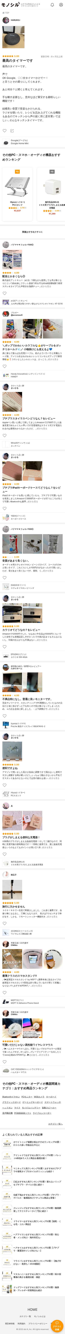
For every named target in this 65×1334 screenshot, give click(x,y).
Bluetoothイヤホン (11, 1097)
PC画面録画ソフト (22, 1113)
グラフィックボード (11, 1102)
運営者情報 (10, 1323)
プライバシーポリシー (37, 1323)
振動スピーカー (49, 1108)
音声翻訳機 (7, 1113)
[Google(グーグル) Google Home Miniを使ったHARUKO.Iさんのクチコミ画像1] (13, 37)
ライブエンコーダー (42, 1113)
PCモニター (26, 1097)
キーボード (51, 1097)
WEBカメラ (39, 1097)
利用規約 (21, 1323)
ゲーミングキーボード (32, 1102)
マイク (17, 1108)
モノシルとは (39, 1316)
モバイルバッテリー (31, 1108)
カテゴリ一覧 (25, 1316)
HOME (32, 1310)
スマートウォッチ (52, 1102)
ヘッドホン (7, 1108)
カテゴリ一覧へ (55, 1124)
